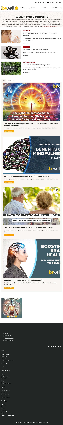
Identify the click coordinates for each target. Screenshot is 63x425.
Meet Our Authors (9, 340)
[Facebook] (36, 2)
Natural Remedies (5, 395)
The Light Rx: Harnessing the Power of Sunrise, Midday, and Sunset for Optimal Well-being (31, 124)
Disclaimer (45, 422)
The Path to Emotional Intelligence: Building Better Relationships (28, 227)
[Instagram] (41, 2)
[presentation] (11, 36)
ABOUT (52, 2)
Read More (26, 43)
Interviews (3, 405)
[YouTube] (43, 2)
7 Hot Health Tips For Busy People (35, 49)
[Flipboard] (48, 2)
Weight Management (30, 62)
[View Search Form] (61, 8)
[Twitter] (38, 2)
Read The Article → (9, 131)
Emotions (3, 359)
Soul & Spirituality (5, 397)
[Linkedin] (51, 346)
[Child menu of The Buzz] (39, 8)
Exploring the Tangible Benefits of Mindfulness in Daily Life (26, 176)
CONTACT (58, 2)
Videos (3, 413)
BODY (24, 62)
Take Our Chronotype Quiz (7, 415)
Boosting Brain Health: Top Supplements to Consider (24, 280)
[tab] (3, 80)
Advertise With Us (9, 338)
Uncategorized (26, 30)
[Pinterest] (46, 2)
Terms (31, 422)
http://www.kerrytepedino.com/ (49, 26)
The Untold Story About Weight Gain (36, 65)
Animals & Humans (5, 391)
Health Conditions (5, 377)
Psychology (4, 363)
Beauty (3, 373)
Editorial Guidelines (38, 422)
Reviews (3, 409)
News (2, 407)
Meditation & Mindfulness (7, 361)
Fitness (3, 375)
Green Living (4, 393)
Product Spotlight (26, 8)
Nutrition (3, 379)
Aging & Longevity (5, 370)
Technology (4, 411)
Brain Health (4, 356)
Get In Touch (8, 336)
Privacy (27, 422)
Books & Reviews (5, 354)
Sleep (2, 381)
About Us (7, 333)
